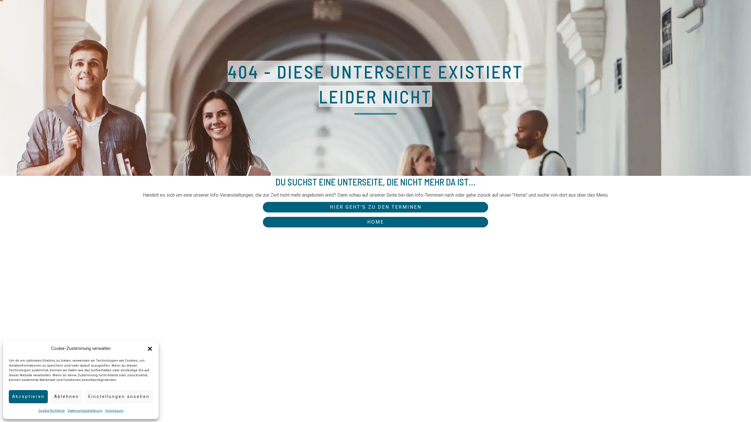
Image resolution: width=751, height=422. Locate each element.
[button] (150, 349)
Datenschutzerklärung (85, 411)
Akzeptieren (28, 396)
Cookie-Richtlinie (51, 411)
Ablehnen (66, 396)
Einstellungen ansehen (119, 396)
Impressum (114, 411)
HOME (375, 222)
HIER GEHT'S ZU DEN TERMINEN (376, 207)
